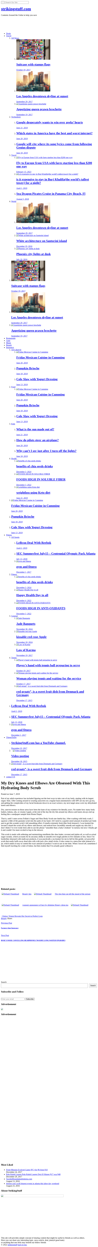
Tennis (14, 658)
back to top (22, 1245)
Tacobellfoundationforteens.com (19, 1179)
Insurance (10, 347)
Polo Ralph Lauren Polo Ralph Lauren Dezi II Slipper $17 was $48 (33, 1174)
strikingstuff (12, 1245)
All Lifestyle (16, 350)
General (14, 616)
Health (14, 458)
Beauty (9, 345)
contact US (10, 777)
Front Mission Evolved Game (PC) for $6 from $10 (27, 1170)
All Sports (15, 537)
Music (8, 343)
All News (15, 38)
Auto (8, 340)
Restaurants (10, 338)
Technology (16, 117)
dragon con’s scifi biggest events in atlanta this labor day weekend (32, 1183)
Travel (8, 36)
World (13, 201)
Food (13, 387)
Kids (13, 424)
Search (4, 982)
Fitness (9, 535)
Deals (8, 33)
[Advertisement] (47, 24)
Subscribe (30, 999)
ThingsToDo (11, 737)
